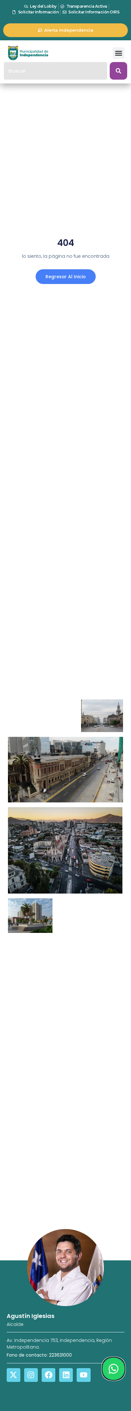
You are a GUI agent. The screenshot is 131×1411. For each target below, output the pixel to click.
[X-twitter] (13, 1375)
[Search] (118, 71)
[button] (118, 53)
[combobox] (55, 71)
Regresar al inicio (65, 276)
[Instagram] (31, 1375)
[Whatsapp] (113, 1369)
